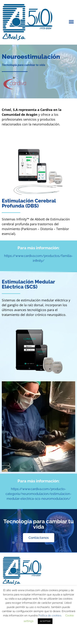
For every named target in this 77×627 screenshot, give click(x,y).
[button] (71, 22)
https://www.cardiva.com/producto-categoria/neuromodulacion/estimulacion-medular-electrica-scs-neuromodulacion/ (38, 493)
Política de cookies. (50, 615)
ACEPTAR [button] (45, 621)
